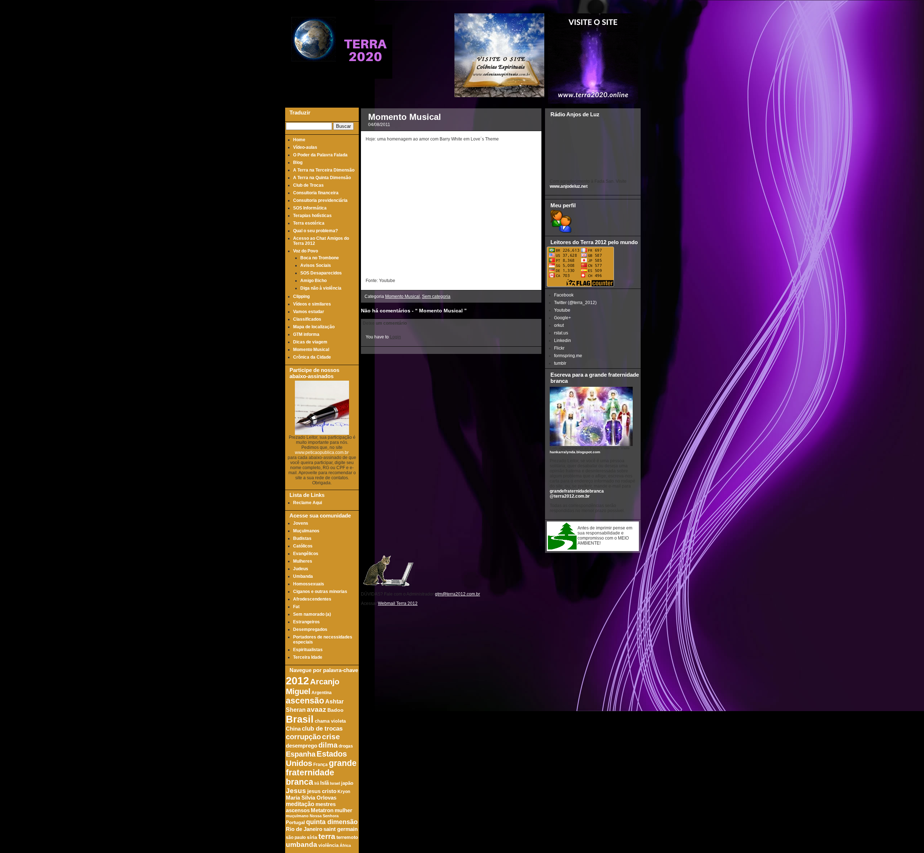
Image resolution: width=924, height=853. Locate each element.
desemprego (301, 746)
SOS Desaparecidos (321, 273)
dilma (327, 745)
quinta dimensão (332, 822)
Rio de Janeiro (304, 829)
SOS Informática (310, 208)
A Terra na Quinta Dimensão (322, 177)
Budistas (302, 538)
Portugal (295, 822)
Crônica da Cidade (312, 357)
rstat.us (561, 332)
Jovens (300, 523)
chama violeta (330, 721)
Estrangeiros (306, 621)
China (293, 729)
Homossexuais (308, 583)
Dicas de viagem (310, 342)
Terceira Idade (307, 657)
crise (331, 736)
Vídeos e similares (312, 304)
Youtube (562, 310)
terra (326, 836)
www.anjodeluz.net (569, 186)
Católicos (303, 546)
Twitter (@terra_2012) (575, 302)
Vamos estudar (308, 311)
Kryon (343, 791)
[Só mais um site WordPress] (365, 76)
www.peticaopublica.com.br (321, 452)
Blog (297, 162)
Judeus (300, 568)
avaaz (316, 709)
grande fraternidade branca (321, 773)
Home (299, 139)
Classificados (307, 319)
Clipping (301, 296)
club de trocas (322, 728)
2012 (297, 681)
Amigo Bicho (313, 280)
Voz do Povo (305, 251)
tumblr (560, 363)
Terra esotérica (308, 223)
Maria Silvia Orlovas (311, 798)
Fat (296, 606)
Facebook (564, 295)
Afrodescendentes (312, 599)
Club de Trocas (308, 185)
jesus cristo (321, 791)
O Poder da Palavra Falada (320, 154)
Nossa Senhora (324, 816)
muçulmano (297, 816)
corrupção (303, 737)
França (320, 764)
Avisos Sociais (315, 265)
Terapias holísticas (312, 215)
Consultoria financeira (316, 192)
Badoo (335, 710)
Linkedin (562, 340)
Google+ (562, 317)
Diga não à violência (320, 288)
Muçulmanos (306, 530)
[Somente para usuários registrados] (560, 231)
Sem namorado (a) (312, 614)
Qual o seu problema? (315, 230)
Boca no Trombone (319, 257)
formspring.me (568, 355)
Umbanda (303, 576)
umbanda (301, 844)
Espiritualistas (308, 649)
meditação (300, 804)
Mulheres (302, 561)
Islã (324, 783)
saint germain (340, 829)
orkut (559, 325)
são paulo (296, 837)
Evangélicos (305, 553)
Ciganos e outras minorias (320, 591)
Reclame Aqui (307, 502)
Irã (316, 783)
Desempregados (310, 629)
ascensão (305, 700)
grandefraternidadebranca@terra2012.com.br (577, 494)
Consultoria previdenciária (320, 200)
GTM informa (306, 334)
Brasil (300, 719)
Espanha (300, 754)
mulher (343, 810)
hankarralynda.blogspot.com (575, 452)
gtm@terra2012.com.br (457, 594)
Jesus (296, 790)
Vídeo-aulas (305, 147)
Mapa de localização (314, 326)
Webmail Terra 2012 (398, 603)
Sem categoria (436, 296)
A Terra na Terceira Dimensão (323, 170)
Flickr (559, 348)
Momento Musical (311, 349)
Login (395, 336)
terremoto (347, 837)
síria (312, 837)
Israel (335, 783)
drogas (346, 746)
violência (328, 845)
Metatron (322, 810)
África (345, 845)
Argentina (321, 692)
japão (347, 783)
